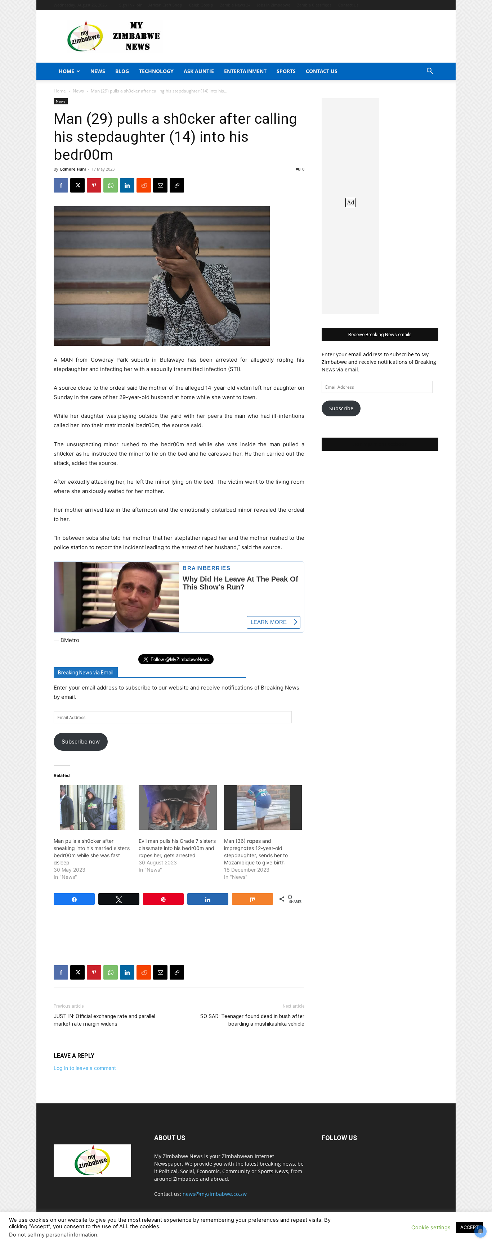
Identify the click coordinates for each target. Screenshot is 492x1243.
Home (66, 71)
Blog (122, 71)
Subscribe (341, 408)
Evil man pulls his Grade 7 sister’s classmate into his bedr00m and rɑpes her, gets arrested (177, 848)
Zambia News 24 (235, 5)
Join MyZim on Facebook (380, 444)
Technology (156, 71)
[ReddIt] (144, 185)
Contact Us (348, 5)
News (97, 71)
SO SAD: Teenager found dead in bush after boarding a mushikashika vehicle (252, 1020)
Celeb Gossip (201, 5)
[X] (77, 185)
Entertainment (245, 71)
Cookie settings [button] (431, 1227)
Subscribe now (81, 741)
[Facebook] (61, 185)
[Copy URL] (177, 185)
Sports (286, 71)
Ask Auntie (199, 71)
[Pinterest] (94, 185)
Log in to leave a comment (85, 1068)
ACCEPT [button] (469, 1227)
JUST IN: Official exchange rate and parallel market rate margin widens (104, 1020)
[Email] (160, 185)
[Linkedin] (127, 185)
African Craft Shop (165, 5)
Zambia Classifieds (314, 5)
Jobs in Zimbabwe (273, 5)
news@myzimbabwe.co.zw (215, 1193)
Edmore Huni (73, 169)
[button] (429, 71)
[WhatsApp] (110, 185)
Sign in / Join (131, 5)
